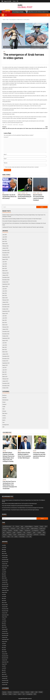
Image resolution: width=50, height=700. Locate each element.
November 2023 (5, 306)
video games (21, 124)
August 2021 (5, 365)
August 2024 (5, 286)
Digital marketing (34, 528)
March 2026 (5, 243)
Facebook (42, 530)
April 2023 (4, 322)
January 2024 (5, 302)
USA (17, 1)
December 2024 (5, 277)
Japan (34, 532)
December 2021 (5, 356)
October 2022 (5, 336)
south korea (36, 534)
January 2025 (5, 275)
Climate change (6, 528)
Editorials (4, 397)
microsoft (4, 534)
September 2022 (6, 338)
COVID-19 (23, 528)
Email (5, 158)
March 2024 (5, 297)
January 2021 (5, 381)
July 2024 (4, 288)
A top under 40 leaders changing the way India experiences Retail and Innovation (19, 221)
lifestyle (4, 411)
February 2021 (5, 378)
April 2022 (4, 349)
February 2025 (5, 273)
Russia (15, 534)
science (4, 417)
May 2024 (4, 293)
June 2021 (4, 369)
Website (5, 162)
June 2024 (4, 291)
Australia (36, 526)
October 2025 (5, 255)
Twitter (8, 536)
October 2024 (5, 282)
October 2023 (5, 309)
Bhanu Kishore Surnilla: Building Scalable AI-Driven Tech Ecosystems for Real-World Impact (21, 218)
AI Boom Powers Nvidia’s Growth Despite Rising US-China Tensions (25, 196)
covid (18, 528)
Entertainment (9, 124)
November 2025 (5, 252)
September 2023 (6, 311)
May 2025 (4, 266)
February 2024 (5, 300)
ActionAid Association (7, 526)
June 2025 (4, 264)
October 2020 (5, 387)
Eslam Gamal (15, 124)
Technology (42, 534)
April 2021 (4, 374)
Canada (41, 526)
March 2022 (5, 351)
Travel (4, 536)
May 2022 (4, 347)
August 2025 (5, 259)
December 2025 (5, 250)
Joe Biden (39, 532)
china (46, 526)
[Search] (47, 15)
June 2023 (4, 318)
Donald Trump (42, 528)
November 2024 (5, 279)
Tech (4, 51)
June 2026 (4, 237)
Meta (44, 532)
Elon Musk (16, 530)
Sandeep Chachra (21, 534)
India (3, 408)
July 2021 (4, 367)
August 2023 (5, 313)
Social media (29, 534)
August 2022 (5, 340)
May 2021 (4, 372)
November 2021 (5, 358)
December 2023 (5, 304)
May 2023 (4, 320)
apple (22, 526)
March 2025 (5, 270)
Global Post (9, 532)
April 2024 (4, 295)
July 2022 (4, 342)
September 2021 (6, 363)
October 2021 (5, 360)
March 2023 (5, 324)
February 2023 (5, 327)
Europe (14, 1)
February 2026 (5, 245)
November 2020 (5, 385)
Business (4, 395)
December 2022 (5, 331)
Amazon (17, 526)
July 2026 (4, 234)
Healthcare (19, 532)
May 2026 (4, 239)
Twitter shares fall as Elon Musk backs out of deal (36, 127)
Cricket (28, 528)
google (14, 532)
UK (12, 536)
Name (5, 154)
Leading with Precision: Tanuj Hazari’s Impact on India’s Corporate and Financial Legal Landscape (23, 227)
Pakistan (10, 534)
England (21, 530)
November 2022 (5, 333)
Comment (6, 137)
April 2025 (4, 268)
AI (13, 526)
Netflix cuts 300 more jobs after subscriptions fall (13, 127)
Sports (3, 420)
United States (22, 536)
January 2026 (5, 248)
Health (3, 406)
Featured (4, 404)
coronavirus (13, 528)
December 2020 (5, 383)
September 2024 (6, 284)
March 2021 (5, 376)
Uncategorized (5, 424)
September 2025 (6, 257)
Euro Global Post (35, 530)
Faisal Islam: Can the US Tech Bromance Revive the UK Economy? (9, 196)
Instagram (29, 532)
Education (10, 530)
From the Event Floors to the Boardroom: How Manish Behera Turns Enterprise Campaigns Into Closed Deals (10, 485)
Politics (4, 415)
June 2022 (4, 345)
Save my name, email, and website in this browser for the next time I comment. (22, 167)
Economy (4, 530)
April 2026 (4, 241)
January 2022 (5, 354)
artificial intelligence (29, 526)
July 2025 (4, 261)
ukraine (16, 536)
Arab (6, 124)
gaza (4, 532)
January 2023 (5, 329)
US (27, 536)
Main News (4, 413)
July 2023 (4, 315)
